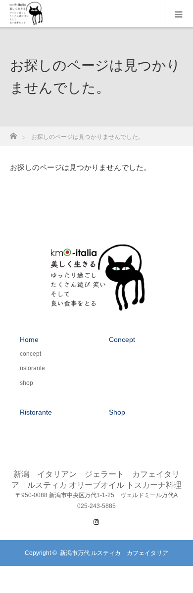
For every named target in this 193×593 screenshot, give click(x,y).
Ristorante (36, 412)
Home (29, 339)
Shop (117, 412)
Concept (122, 339)
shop (26, 383)
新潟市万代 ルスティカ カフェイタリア (114, 553)
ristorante (32, 368)
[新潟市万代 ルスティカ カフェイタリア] (97, 306)
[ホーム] (13, 133)
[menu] (179, 14)
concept (30, 353)
